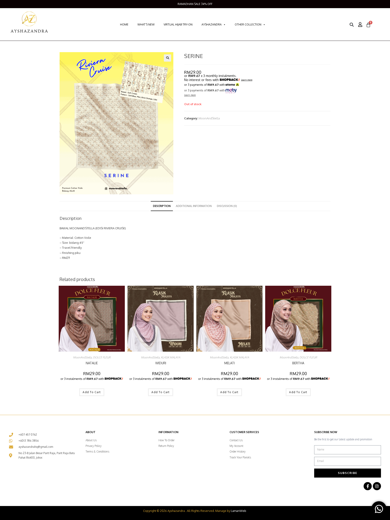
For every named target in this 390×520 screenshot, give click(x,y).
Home (124, 24)
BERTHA (298, 363)
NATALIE (92, 363)
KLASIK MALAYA (170, 357)
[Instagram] (377, 486)
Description (162, 206)
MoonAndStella (209, 118)
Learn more (246, 80)
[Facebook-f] (368, 486)
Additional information (194, 206)
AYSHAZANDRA (212, 24)
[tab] (162, 206)
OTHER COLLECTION (248, 24)
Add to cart (92, 392)
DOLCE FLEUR (102, 357)
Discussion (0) (227, 206)
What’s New (146, 24)
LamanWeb (238, 511)
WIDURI (160, 363)
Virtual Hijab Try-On (178, 24)
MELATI (229, 363)
